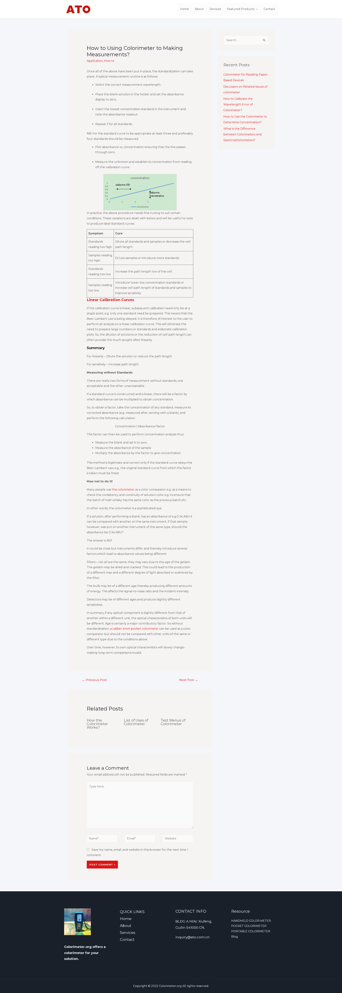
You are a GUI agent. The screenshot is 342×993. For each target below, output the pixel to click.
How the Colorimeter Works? (97, 724)
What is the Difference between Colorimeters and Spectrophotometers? (242, 134)
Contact (269, 9)
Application (95, 61)
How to (109, 61)
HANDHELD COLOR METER (251, 920)
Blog (234, 936)
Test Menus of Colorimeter (173, 722)
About (199, 9)
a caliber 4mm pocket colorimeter (134, 628)
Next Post (188, 680)
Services (215, 9)
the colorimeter (123, 489)
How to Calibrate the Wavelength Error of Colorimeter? (238, 104)
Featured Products (240, 9)
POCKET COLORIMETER (248, 926)
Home (184, 9)
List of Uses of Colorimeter (136, 722)
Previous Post (94, 680)
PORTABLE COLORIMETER (250, 931)
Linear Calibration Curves (110, 300)
